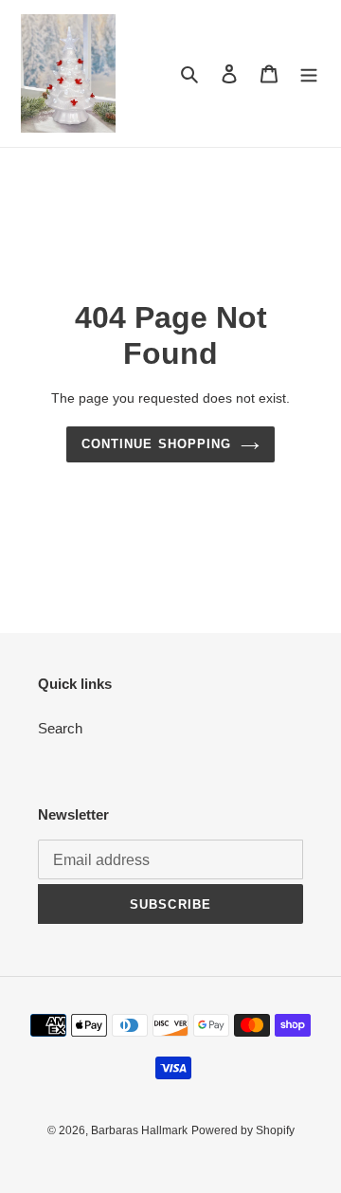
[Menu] (309, 73)
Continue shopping (156, 444)
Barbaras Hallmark (139, 1130)
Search (60, 728)
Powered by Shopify (243, 1130)
